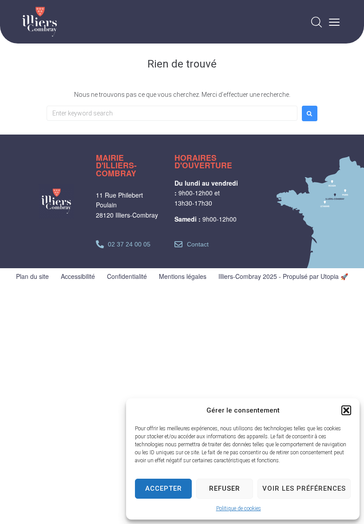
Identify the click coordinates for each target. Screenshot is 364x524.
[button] (346, 410)
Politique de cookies (238, 508)
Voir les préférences (304, 488)
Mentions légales (182, 276)
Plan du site (32, 276)
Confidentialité (127, 276)
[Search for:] (172, 113)
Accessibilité (78, 276)
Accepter (163, 488)
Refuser (224, 488)
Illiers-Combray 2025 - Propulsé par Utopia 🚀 (283, 276)
